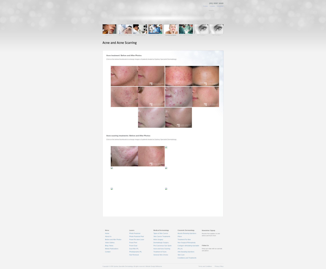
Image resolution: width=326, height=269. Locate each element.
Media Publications (111, 249)
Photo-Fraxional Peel (136, 236)
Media (207, 17)
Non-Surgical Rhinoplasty (186, 243)
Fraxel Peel (133, 243)
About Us (108, 236)
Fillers (180, 236)
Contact (205, 6)
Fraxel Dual (133, 246)
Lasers (126, 17)
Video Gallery (109, 243)
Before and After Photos (113, 239)
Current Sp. (200, 43)
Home (107, 17)
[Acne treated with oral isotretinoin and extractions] (138, 76)
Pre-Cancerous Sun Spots (162, 246)
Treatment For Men (184, 239)
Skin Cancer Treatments (161, 236)
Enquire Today (216, 43)
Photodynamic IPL (135, 252)
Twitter (206, 254)
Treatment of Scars (159, 252)
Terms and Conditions (205, 266)
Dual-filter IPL (134, 249)
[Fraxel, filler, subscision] (138, 156)
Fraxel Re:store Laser (136, 239)
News (198, 17)
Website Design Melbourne (153, 266)
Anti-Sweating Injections (186, 252)
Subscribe (209, 239)
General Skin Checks (160, 255)
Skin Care (181, 255)
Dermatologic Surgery (161, 243)
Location (212, 6)
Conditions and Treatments (187, 258)
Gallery (179, 18)
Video (189, 17)
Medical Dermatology (141, 17)
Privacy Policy (219, 266)
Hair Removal (134, 255)
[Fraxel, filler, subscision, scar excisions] (192, 177)
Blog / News (109, 246)
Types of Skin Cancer (160, 233)
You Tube (209, 254)
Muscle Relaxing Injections (187, 233)
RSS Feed (203, 254)
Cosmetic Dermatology (163, 17)
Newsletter (220, 6)
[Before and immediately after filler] (138, 177)
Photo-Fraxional (134, 233)
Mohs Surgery (158, 239)
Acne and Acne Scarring (161, 249)
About (117, 17)
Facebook (212, 254)
